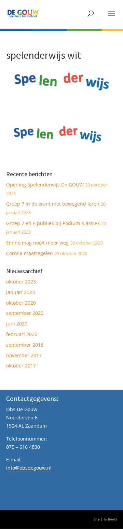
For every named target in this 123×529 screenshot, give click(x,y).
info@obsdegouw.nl (29, 467)
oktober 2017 (21, 365)
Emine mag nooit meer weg (37, 242)
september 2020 (24, 313)
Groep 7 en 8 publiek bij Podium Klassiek (53, 223)
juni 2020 (16, 323)
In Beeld (110, 519)
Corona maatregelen (29, 253)
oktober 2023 (21, 281)
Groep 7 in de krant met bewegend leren (52, 203)
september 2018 (24, 345)
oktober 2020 (21, 303)
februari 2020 (21, 334)
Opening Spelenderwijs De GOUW (45, 184)
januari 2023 (20, 292)
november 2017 (24, 355)
